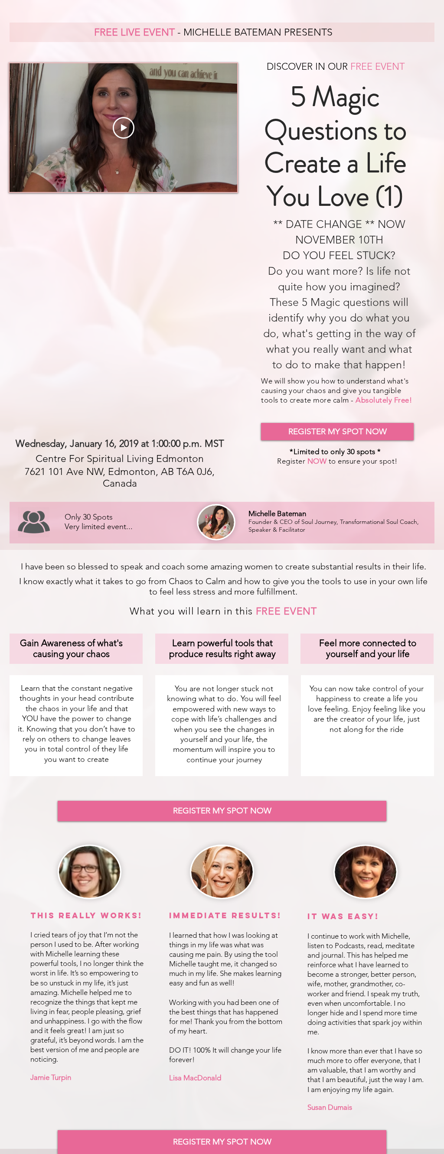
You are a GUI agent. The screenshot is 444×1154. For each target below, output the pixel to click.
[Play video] (123, 128)
